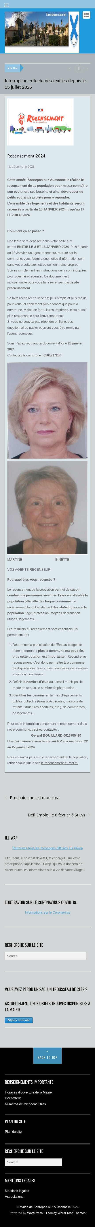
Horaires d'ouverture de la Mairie (28, 1092)
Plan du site (13, 1131)
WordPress (35, 1213)
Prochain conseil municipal (33, 798)
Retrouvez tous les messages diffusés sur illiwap (47, 848)
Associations (14, 1196)
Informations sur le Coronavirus (47, 912)
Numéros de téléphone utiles (25, 1104)
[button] (70, 68)
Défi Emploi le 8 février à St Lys (59, 815)
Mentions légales (17, 1191)
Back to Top (47, 1057)
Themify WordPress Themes (66, 1213)
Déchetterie (13, 1098)
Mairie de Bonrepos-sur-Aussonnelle (45, 1207)
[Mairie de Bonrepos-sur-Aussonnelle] (42, 51)
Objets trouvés (19, 1020)
